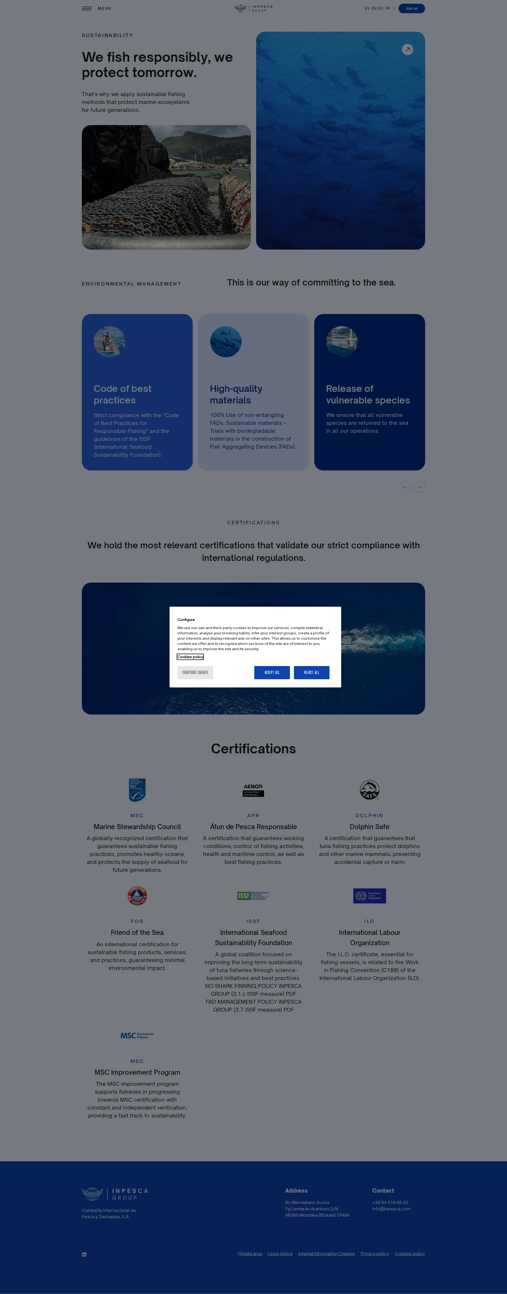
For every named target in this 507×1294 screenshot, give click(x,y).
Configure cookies (195, 672)
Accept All (272, 672)
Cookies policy (190, 656)
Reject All (311, 672)
